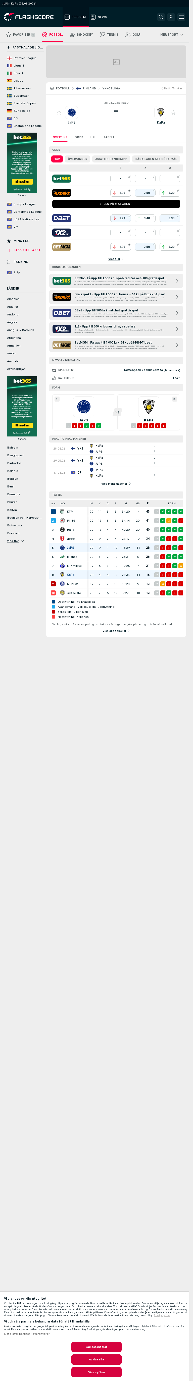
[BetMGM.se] (61, 247)
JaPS (71, 122)
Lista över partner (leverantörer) (27, 1334)
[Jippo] (62, 538)
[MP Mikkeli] (62, 565)
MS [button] (138, 503)
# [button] (52, 503)
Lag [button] (62, 503)
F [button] (115, 503)
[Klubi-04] (62, 583)
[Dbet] (61, 218)
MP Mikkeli (74, 566)
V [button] (100, 503)
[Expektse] (61, 193)
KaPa (161, 122)
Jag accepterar (96, 1347)
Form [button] (172, 503)
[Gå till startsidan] (32, 17)
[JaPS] (62, 547)
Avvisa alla (96, 1359)
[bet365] (61, 179)
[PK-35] (62, 520)
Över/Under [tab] (77, 159)
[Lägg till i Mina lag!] (59, 112)
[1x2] (61, 233)
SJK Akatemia (76, 593)
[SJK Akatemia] (62, 592)
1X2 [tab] (57, 159)
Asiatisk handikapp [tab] (111, 159)
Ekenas (72, 557)
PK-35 (71, 521)
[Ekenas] (62, 556)
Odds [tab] (79, 137)
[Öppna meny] (181, 17)
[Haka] (62, 529)
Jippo (71, 539)
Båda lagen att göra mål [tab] (156, 159)
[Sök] (161, 17)
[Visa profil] (71, 112)
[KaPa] (62, 574)
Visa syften (96, 1372)
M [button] (91, 503)
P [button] (148, 503)
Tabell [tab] (109, 137)
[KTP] (62, 511)
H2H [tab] (93, 137)
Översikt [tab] (60, 137)
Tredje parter (162, 1315)
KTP (70, 512)
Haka (70, 530)
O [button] (108, 503)
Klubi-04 (72, 584)
